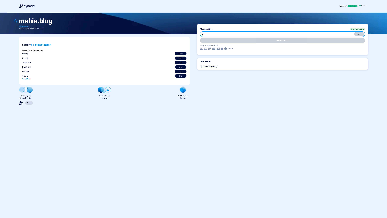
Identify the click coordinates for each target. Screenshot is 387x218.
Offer (181, 54)
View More (26, 79)
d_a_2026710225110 (41, 44)
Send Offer (281, 40)
